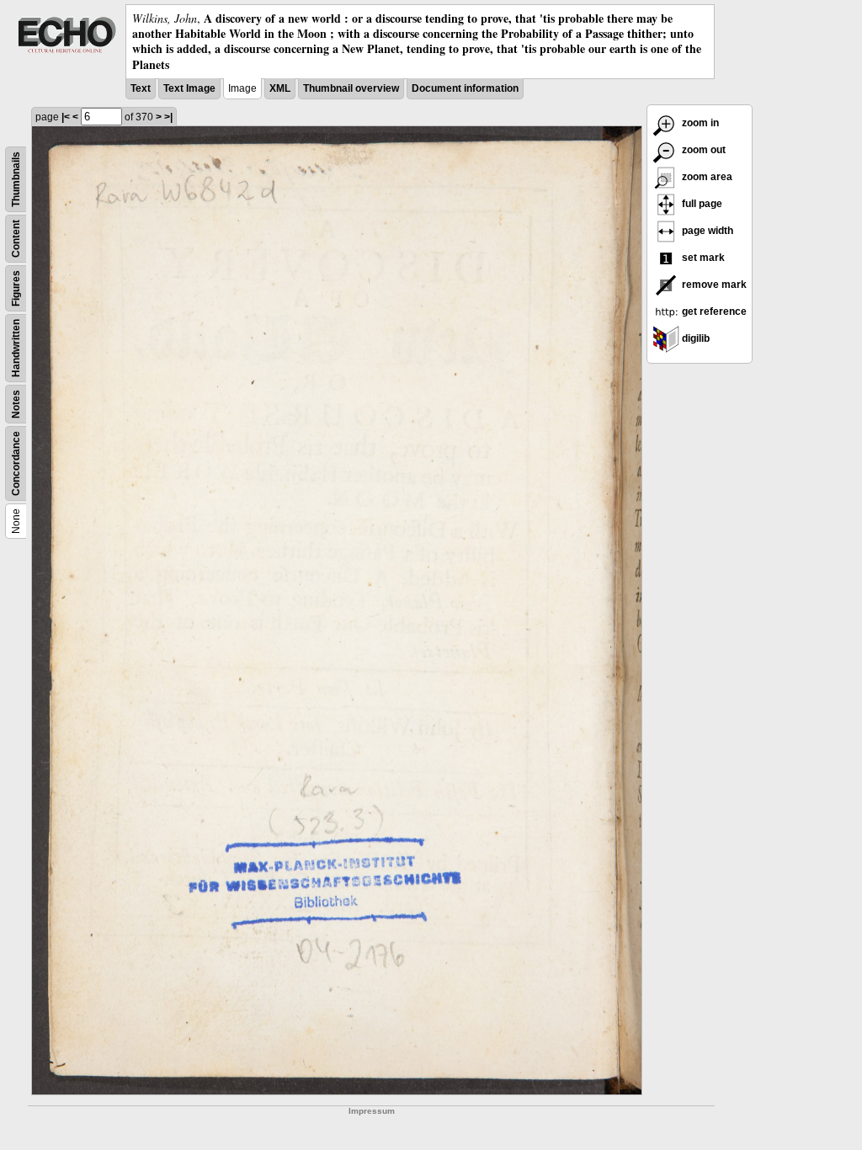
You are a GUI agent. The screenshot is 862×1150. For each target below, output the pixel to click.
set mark (702, 258)
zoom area (705, 177)
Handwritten (16, 348)
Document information (465, 88)
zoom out (702, 150)
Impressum (372, 1110)
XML (279, 88)
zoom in (699, 123)
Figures (16, 288)
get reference (713, 311)
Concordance (16, 463)
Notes (16, 404)
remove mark (713, 284)
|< (65, 117)
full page (700, 204)
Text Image (189, 88)
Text (140, 88)
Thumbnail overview (351, 88)
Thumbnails (16, 179)
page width (706, 231)
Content (16, 239)
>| (168, 117)
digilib (694, 338)
